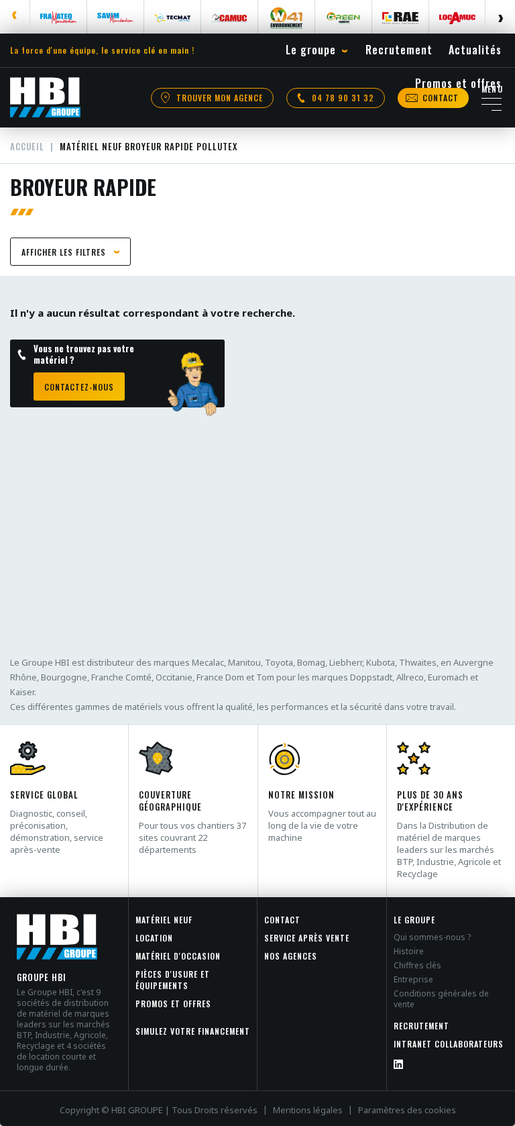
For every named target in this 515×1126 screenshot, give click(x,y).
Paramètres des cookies (407, 1110)
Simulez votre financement (192, 1031)
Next (500, 17)
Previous (15, 17)
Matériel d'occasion (178, 956)
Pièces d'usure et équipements (172, 979)
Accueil (27, 146)
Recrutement (421, 1025)
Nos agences (290, 956)
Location (154, 937)
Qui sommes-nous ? (432, 937)
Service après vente (306, 937)
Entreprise (413, 979)
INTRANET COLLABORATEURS (449, 1044)
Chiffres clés (417, 965)
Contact (282, 919)
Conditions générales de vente (441, 999)
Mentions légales (308, 1110)
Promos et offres (173, 1003)
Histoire (409, 951)
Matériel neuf (163, 919)
